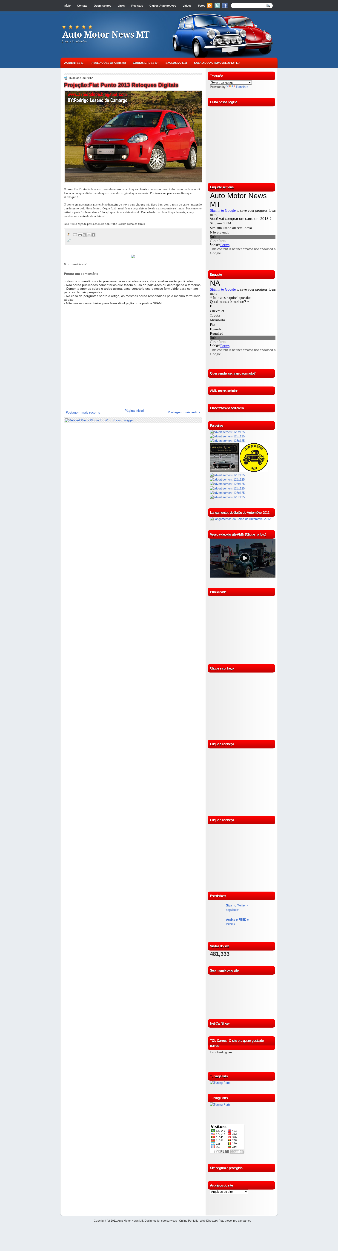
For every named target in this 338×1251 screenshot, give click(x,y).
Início (67, 5)
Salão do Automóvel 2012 (214, 62)
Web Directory (208, 1220)
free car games (241, 1220)
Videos (187, 5)
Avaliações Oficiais (107, 62)
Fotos (201, 5)
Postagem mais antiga (184, 412)
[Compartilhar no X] (88, 235)
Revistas (137, 5)
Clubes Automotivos (162, 5)
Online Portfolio (188, 1220)
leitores (237, 922)
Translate (242, 87)
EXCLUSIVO (173, 62)
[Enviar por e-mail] (80, 235)
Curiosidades (143, 62)
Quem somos (102, 5)
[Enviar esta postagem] (75, 234)
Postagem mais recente (83, 412)
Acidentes (72, 62)
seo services (169, 1220)
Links (121, 5)
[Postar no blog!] (84, 235)
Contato (82, 5)
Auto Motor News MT (105, 35)
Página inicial (134, 410)
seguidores (237, 908)
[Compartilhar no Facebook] (93, 235)
